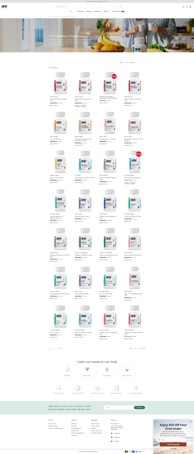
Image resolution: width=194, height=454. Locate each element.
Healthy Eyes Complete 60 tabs (84, 177)
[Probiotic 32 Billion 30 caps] (84, 239)
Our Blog (73, 426)
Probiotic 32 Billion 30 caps (83, 255)
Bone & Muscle (103, 136)
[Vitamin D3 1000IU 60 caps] (134, 200)
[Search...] (120, 7)
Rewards (93, 428)
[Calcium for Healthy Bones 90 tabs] (134, 277)
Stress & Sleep (78, 214)
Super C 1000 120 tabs (57, 177)
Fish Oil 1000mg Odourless (132, 177)
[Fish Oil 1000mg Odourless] (134, 161)
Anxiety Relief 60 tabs (82, 293)
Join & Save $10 (173, 444)
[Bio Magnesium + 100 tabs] (109, 123)
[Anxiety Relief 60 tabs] (84, 277)
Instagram (117, 437)
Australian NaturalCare (91, 451)
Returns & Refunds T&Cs (55, 428)
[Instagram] (112, 437)
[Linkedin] (112, 441)
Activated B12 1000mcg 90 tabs (59, 293)
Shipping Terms (53, 426)
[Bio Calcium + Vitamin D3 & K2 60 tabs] (134, 123)
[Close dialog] (191, 421)
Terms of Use (95, 423)
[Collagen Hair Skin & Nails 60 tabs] (109, 316)
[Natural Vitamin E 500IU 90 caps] (134, 83)
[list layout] (119, 62)
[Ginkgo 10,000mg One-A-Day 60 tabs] (59, 239)
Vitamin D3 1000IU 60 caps (132, 216)
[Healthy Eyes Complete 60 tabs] (84, 161)
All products (56, 16)
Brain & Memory (104, 175)
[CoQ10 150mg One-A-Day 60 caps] (59, 83)
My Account (52, 423)
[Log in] (187, 6)
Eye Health (77, 175)
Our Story (74, 423)
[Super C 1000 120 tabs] (59, 161)
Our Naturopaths (76, 428)
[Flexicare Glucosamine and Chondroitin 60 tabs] (84, 123)
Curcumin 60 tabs (55, 139)
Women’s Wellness (104, 330)
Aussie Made (75, 430)
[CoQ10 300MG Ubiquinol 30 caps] (84, 83)
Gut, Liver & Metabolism (81, 252)
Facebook (117, 433)
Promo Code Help (96, 430)
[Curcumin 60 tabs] (59, 123)
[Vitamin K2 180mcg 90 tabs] (134, 239)
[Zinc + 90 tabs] (59, 316)
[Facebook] (112, 433)
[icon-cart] (190, 6)
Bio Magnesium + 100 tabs (107, 139)
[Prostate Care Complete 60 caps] (109, 200)
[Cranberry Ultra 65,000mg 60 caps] (134, 316)
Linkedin (116, 441)
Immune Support (54, 175)
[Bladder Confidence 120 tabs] (84, 316)
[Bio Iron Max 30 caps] (109, 277)
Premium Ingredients (77, 433)
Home (50, 16)
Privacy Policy (95, 426)
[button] (56, 103)
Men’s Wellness (103, 214)
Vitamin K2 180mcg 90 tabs (132, 255)
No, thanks (173, 448)
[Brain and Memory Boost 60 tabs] (109, 161)
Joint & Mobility (54, 136)
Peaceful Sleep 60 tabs (82, 216)
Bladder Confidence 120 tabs (83, 332)
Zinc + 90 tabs (54, 332)
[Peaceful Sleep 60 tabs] (84, 200)
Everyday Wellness (129, 175)
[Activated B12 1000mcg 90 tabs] (59, 277)
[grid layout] (121, 62)
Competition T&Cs (96, 433)
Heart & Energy (54, 96)
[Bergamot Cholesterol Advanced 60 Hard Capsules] (109, 83)
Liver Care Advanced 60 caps (108, 255)
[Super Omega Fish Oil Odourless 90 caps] (59, 200)
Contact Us (74, 435)
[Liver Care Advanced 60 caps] (109, 239)
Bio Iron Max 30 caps (106, 293)
